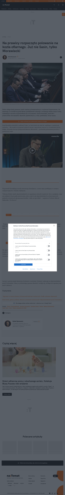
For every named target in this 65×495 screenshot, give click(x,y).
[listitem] (32, 243)
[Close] (54, 226)
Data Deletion (25, 269)
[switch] (48, 246)
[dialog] (32, 247)
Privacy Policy (39, 269)
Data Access (32, 269)
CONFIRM (23, 264)
